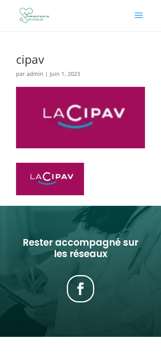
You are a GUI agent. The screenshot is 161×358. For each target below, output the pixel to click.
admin (35, 73)
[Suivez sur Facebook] (80, 288)
